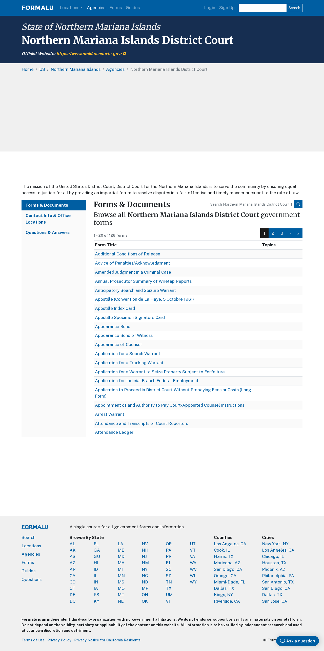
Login (209, 7)
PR (169, 556)
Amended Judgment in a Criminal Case (133, 272)
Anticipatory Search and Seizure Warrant (135, 290)
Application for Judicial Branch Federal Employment (146, 380)
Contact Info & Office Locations (48, 218)
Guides (133, 7)
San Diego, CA (228, 569)
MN (121, 575)
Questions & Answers (48, 232)
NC (145, 575)
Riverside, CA (227, 601)
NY (145, 569)
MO (121, 588)
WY (193, 581)
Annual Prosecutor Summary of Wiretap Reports (143, 281)
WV (193, 569)
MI (120, 569)
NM (145, 562)
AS (72, 556)
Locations (69, 7)
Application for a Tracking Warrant (129, 362)
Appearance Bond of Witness (124, 335)
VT (193, 550)
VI (168, 601)
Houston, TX (274, 562)
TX (169, 588)
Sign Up (227, 7)
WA (193, 562)
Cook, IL (222, 550)
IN (96, 581)
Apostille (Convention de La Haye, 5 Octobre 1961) (144, 299)
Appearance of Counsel (118, 344)
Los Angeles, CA (230, 543)
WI (192, 575)
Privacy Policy (59, 640)
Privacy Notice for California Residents (107, 640)
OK (145, 601)
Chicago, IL (273, 556)
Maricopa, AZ (227, 562)
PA (168, 550)
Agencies (96, 7)
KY (96, 601)
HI (96, 562)
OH (145, 594)
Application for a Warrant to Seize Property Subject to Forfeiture (160, 371)
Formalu (38, 7)
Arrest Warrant (109, 414)
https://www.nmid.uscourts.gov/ (89, 53)
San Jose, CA (274, 601)
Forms (115, 7)
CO (72, 581)
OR (169, 543)
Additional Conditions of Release (127, 253)
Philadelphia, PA (278, 575)
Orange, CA (225, 575)
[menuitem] (273, 233)
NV (145, 543)
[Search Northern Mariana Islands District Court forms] (298, 204)
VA (192, 556)
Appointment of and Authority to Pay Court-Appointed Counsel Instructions (169, 405)
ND (145, 581)
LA (120, 543)
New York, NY (275, 543)
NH (145, 550)
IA (96, 588)
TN (169, 581)
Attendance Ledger (114, 432)
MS (121, 581)
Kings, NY (223, 594)
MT (121, 594)
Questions (32, 579)
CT (72, 588)
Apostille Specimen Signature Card (130, 317)
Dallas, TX (224, 588)
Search (294, 8)
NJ (144, 556)
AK (73, 550)
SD (169, 575)
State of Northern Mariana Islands (91, 26)
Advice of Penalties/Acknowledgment (132, 263)
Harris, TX (224, 556)
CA (72, 575)
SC (168, 569)
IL (95, 575)
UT (193, 543)
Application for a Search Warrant (127, 353)
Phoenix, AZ (274, 569)
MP (145, 588)
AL (72, 543)
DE (72, 594)
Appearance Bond (112, 326)
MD (121, 556)
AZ (72, 562)
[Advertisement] (162, 167)
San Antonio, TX (278, 581)
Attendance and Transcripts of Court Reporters (141, 423)
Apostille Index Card (115, 308)
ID (96, 569)
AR (73, 569)
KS (96, 594)
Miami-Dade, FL (229, 581)
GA (97, 550)
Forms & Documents (47, 205)
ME (121, 550)
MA (121, 562)
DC (72, 601)
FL (96, 543)
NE (121, 601)
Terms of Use (33, 640)
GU (97, 556)
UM (169, 594)
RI (168, 562)
